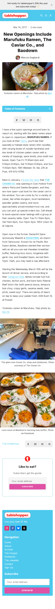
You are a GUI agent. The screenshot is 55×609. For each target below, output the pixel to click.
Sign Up (9, 567)
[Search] (41, 15)
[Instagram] (7, 528)
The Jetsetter (12, 560)
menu (24, 141)
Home (8, 542)
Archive (9, 549)
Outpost (48, 601)
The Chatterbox (10, 443)
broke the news (31, 179)
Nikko (29, 604)
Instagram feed (16, 276)
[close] (51, 5)
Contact (9, 564)
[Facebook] (12, 528)
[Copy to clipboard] (38, 120)
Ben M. (6, 312)
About (8, 546)
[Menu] (46, 15)
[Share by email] (30, 120)
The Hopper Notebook (11, 555)
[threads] (24, 528)
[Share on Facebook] (16, 120)
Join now (27, 590)
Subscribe (27, 487)
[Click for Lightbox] (27, 339)
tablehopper (16, 601)
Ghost (40, 601)
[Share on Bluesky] (24, 120)
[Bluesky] (18, 528)
